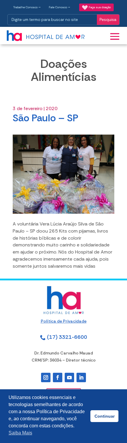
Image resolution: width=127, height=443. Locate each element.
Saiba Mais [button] (20, 432)
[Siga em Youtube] (69, 377)
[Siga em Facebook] (57, 377)
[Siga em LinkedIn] (81, 377)
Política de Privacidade (64, 321)
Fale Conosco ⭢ (59, 7)
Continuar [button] (105, 416)
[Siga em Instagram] (46, 377)
